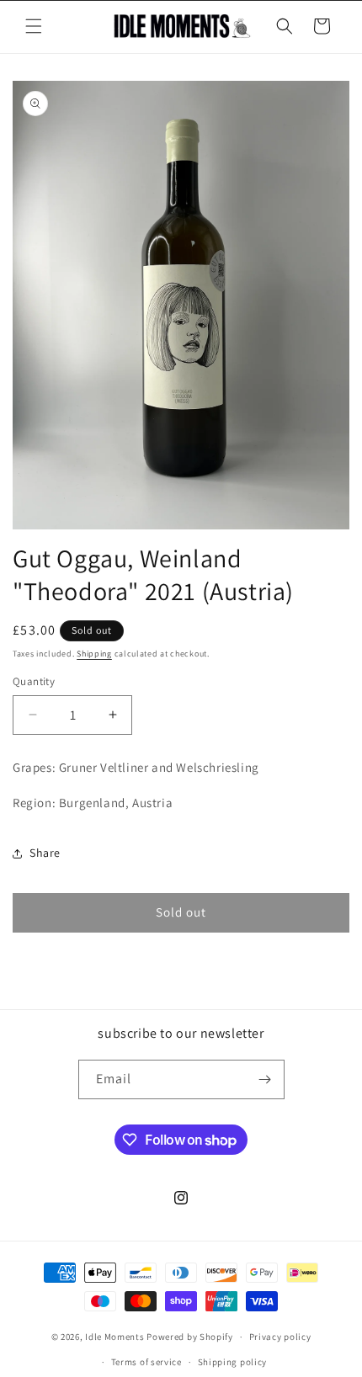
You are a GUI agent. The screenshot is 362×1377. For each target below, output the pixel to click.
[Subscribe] (265, 1079)
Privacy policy (280, 1336)
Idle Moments (114, 1336)
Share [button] (45, 852)
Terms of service (146, 1362)
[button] (33, 26)
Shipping (94, 653)
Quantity (34, 681)
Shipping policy (233, 1362)
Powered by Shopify (189, 1336)
